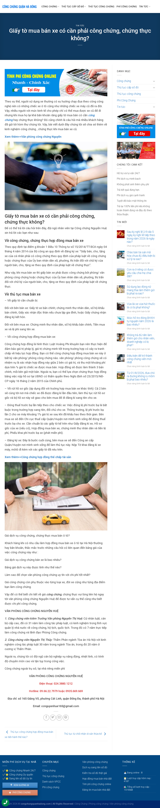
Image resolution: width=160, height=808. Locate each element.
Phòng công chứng (98, 804)
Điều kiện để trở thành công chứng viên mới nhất (139, 359)
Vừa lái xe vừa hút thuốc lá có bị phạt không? (141, 305)
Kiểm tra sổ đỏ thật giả (94, 773)
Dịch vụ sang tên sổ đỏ (94, 767)
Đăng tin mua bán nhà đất (96, 789)
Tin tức (143, 6)
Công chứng (49, 6)
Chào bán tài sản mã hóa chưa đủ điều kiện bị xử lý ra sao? (141, 255)
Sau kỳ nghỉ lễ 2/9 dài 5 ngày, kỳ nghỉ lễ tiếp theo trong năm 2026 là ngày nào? (141, 236)
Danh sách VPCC (51, 781)
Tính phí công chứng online (96, 784)
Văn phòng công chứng (95, 761)
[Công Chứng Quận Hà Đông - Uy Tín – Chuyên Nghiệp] (19, 6)
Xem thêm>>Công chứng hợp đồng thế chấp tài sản (38, 457)
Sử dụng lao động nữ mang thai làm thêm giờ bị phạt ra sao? (141, 290)
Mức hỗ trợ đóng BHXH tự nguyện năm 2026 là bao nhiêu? (141, 321)
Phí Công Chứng (127, 6)
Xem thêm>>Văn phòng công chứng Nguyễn (33, 136)
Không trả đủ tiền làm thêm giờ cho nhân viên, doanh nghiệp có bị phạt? (141, 340)
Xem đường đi (21, 785)
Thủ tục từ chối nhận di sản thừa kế (83, 733)
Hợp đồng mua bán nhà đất (97, 778)
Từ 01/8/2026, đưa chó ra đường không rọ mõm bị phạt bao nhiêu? (141, 376)
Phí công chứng (21, 792)
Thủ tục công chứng (101, 6)
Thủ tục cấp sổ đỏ (72, 6)
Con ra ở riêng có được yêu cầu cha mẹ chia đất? (140, 273)
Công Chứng (81, 804)
